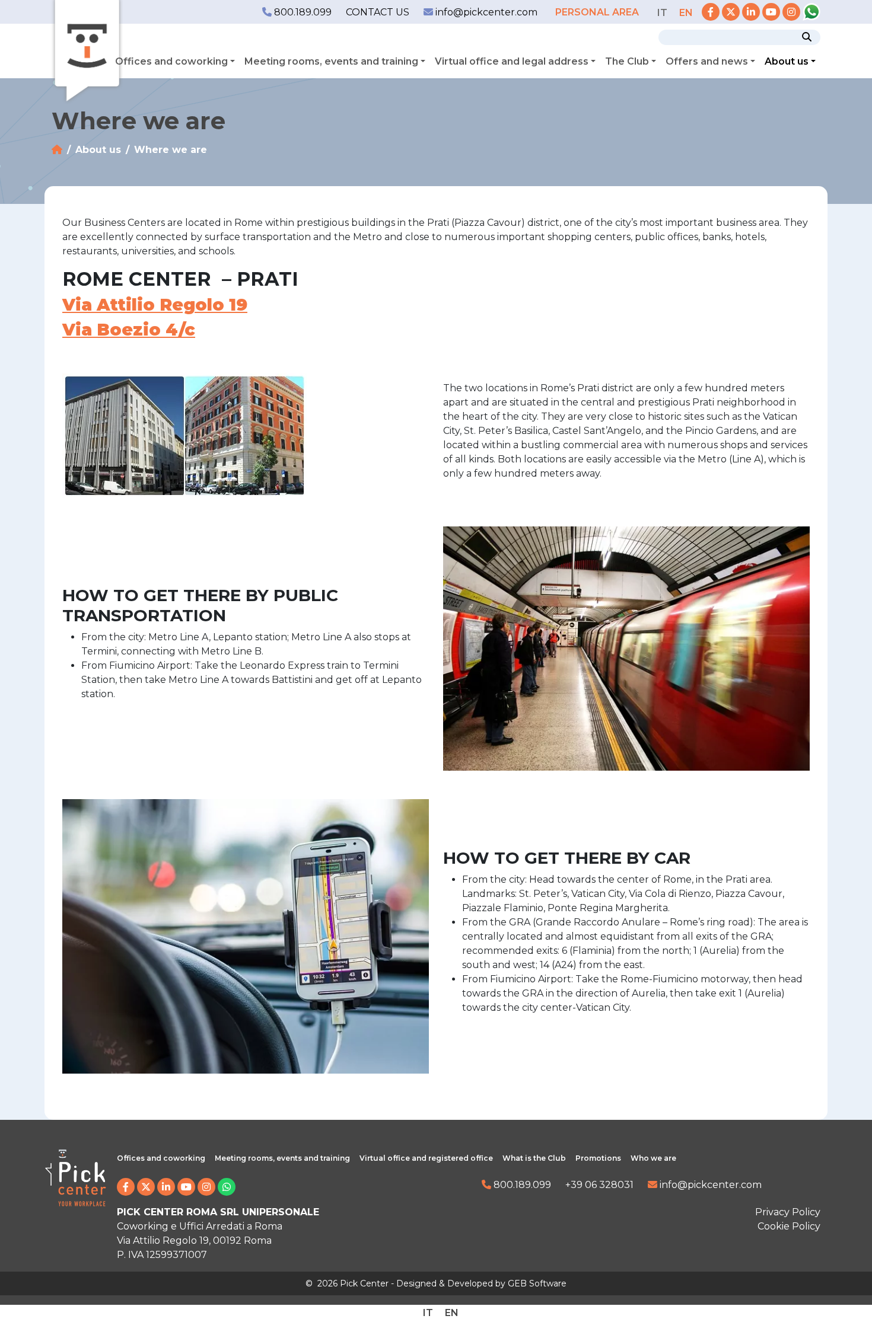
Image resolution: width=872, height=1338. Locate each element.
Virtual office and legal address (511, 61)
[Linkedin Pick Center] (751, 12)
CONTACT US (377, 12)
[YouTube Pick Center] (771, 12)
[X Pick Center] (731, 12)
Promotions (598, 1158)
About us (787, 61)
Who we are (653, 1158)
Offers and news (707, 61)
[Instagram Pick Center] (791, 12)
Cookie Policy (789, 1226)
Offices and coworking (171, 61)
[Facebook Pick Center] (711, 12)
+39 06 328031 (599, 1184)
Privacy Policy (787, 1212)
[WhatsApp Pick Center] (811, 12)
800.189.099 (302, 12)
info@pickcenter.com (485, 12)
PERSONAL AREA (598, 12)
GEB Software (537, 1283)
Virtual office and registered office (426, 1158)
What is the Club (534, 1158)
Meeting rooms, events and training (331, 61)
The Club (627, 61)
